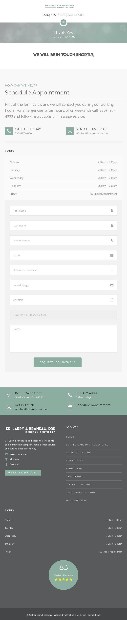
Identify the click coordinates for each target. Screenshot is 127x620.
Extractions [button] (74, 468)
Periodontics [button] (75, 476)
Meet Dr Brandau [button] (18, 454)
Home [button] (55, 37)
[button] (64, 6)
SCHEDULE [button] (76, 15)
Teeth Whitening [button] (76, 500)
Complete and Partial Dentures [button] (87, 444)
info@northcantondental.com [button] (31, 409)
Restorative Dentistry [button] (80, 492)
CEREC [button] (70, 437)
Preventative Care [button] (78, 484)
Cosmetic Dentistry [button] (78, 452)
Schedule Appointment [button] (23, 472)
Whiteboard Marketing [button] (75, 615)
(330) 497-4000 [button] (53, 15)
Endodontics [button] (74, 460)
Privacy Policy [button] (94, 615)
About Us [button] (14, 459)
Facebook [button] (15, 464)
